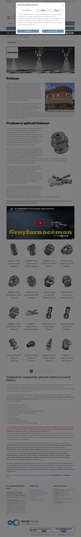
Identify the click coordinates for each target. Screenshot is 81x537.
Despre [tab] (56, 10)
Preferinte (28, 31)
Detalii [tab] (43, 10)
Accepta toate (52, 31)
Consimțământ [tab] (26, 10)
